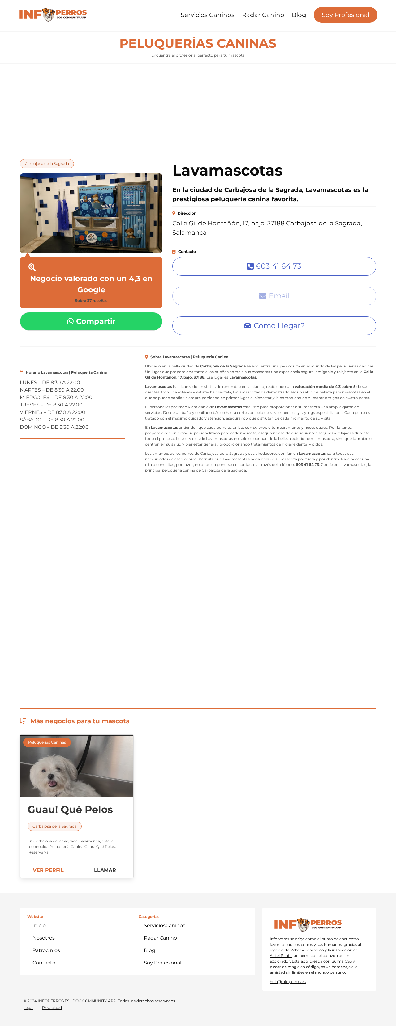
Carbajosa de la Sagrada (47, 163)
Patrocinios (46, 950)
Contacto (43, 963)
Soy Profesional (345, 15)
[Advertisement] (198, 109)
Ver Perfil (48, 870)
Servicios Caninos (208, 15)
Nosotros (43, 938)
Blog (299, 15)
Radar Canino (263, 15)
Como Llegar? (279, 325)
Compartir (95, 321)
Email (279, 295)
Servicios (164, 925)
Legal (28, 1007)
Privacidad (52, 1007)
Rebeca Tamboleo (307, 950)
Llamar (105, 870)
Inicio (39, 925)
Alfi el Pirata (281, 955)
